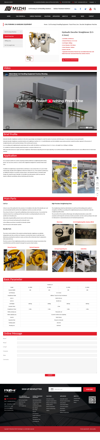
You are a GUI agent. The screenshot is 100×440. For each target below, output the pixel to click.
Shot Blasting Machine (37, 400)
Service (74, 16)
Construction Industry (64, 406)
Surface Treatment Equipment (35, 18)
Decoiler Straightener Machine (88, 24)
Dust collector (35, 407)
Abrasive (34, 411)
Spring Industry (63, 402)
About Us (65, 16)
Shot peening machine (37, 402)
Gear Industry (62, 410)
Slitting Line (8, 40)
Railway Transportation (64, 412)
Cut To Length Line (10, 45)
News (82, 16)
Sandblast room (36, 404)
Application (56, 16)
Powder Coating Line (36, 415)
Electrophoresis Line (36, 419)
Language (91, 2)
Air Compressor (36, 413)
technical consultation (71, 59)
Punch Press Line (74, 24)
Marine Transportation (50, 406)
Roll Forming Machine (10, 32)
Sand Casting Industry (64, 404)
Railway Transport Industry (51, 402)
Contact (91, 16)
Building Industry (49, 404)
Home (8, 16)
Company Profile (77, 398)
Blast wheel (35, 409)
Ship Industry (62, 408)
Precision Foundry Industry (65, 400)
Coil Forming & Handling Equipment (20, 18)
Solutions (47, 16)
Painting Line (35, 417)
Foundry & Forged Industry (51, 400)
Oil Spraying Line (36, 421)
